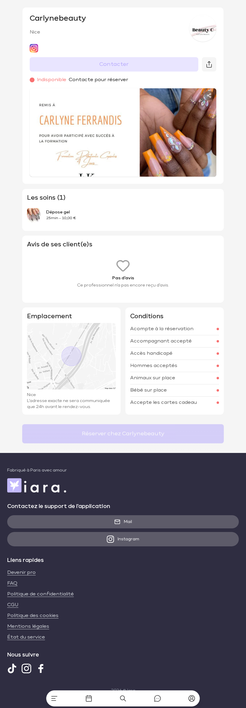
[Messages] (158, 698)
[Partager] (209, 95)
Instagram (128, 539)
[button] (192, 698)
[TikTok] (12, 668)
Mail (128, 522)
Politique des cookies (32, 615)
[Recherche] (123, 698)
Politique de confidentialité (40, 594)
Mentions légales (28, 626)
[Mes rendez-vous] (89, 698)
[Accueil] (54, 698)
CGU (12, 605)
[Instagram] (26, 668)
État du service (26, 637)
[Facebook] (41, 668)
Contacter (114, 64)
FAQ (12, 583)
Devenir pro (21, 572)
